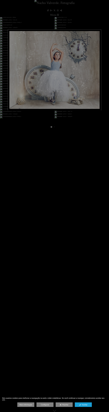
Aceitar (84, 405)
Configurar (45, 405)
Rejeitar (64, 405)
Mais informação (25, 405)
